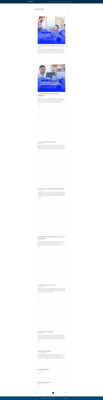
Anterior (36, 392)
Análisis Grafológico (43, 369)
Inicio (47, 1)
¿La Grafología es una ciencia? (47, 285)
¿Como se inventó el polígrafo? (47, 142)
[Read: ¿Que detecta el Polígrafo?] (51, 316)
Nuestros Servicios (56, 1)
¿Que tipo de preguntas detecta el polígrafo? (51, 188)
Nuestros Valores (51, 1)
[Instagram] (65, 398)
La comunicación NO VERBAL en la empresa (51, 46)
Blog (71, 1)
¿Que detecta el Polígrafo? (46, 331)
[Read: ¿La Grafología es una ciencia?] (51, 269)
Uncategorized (40, 352)
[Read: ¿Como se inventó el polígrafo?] (51, 126)
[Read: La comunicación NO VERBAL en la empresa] (51, 30)
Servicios (39, 370)
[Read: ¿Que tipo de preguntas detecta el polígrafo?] (51, 173)
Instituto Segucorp (62, 1)
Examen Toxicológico (44, 382)
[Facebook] (64, 398)
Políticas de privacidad (44, 351)
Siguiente (67, 392)
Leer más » (39, 55)
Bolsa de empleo (67, 1)
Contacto (74, 1)
